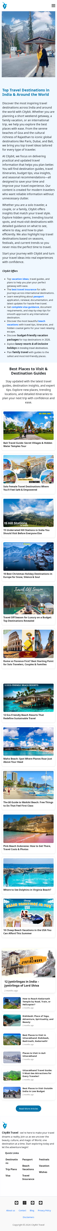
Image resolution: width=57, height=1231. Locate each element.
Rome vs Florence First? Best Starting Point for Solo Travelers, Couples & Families (28, 663)
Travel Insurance (28, 1177)
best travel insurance (24, 289)
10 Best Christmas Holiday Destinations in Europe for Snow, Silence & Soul (27, 575)
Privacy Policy (44, 1210)
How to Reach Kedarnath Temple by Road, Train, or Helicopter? (37, 1001)
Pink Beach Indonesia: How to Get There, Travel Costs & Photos (27, 847)
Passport (27, 1159)
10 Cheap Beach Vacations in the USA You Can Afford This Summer (27, 932)
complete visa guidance (25, 307)
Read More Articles (28, 1108)
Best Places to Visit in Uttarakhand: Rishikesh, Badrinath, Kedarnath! (36, 1038)
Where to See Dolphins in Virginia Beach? (27, 889)
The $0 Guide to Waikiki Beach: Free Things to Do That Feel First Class (28, 804)
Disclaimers (28, 1217)
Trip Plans (11, 1169)
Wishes (43, 1172)
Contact (22, 1210)
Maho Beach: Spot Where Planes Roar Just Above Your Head (27, 760)
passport (38, 296)
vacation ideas (20, 279)
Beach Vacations (28, 1167)
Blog (32, 1210)
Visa (8, 1175)
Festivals (44, 1159)
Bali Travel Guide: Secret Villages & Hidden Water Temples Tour (27, 444)
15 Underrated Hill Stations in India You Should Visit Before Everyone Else (26, 531)
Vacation (44, 1165)
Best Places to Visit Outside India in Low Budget (38, 1090)
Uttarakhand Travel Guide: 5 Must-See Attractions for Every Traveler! (37, 1073)
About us (10, 1210)
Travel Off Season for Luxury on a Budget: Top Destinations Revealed (27, 619)
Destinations (12, 1161)
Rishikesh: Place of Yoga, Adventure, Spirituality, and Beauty (38, 1019)
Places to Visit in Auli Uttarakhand (34, 1054)
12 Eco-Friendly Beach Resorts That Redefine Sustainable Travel (23, 716)
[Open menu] (53, 5)
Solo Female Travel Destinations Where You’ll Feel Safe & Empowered (26, 488)
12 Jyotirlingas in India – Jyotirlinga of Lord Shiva (21, 983)
